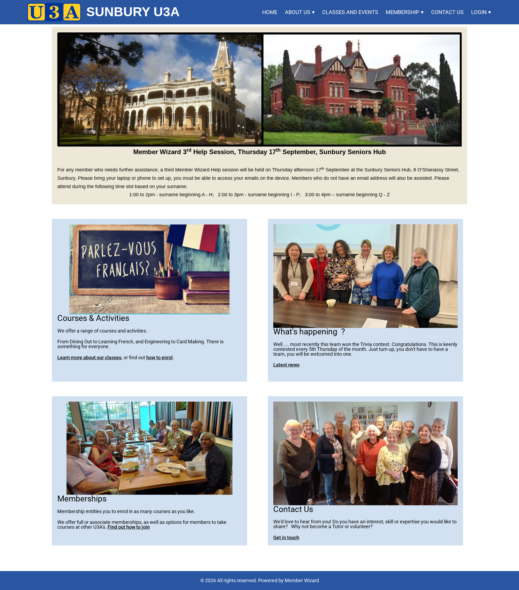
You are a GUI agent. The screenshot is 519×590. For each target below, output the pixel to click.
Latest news (286, 365)
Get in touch (286, 537)
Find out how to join (129, 527)
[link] (54, 12)
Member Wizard (302, 580)
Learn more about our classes (89, 357)
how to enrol (159, 357)
